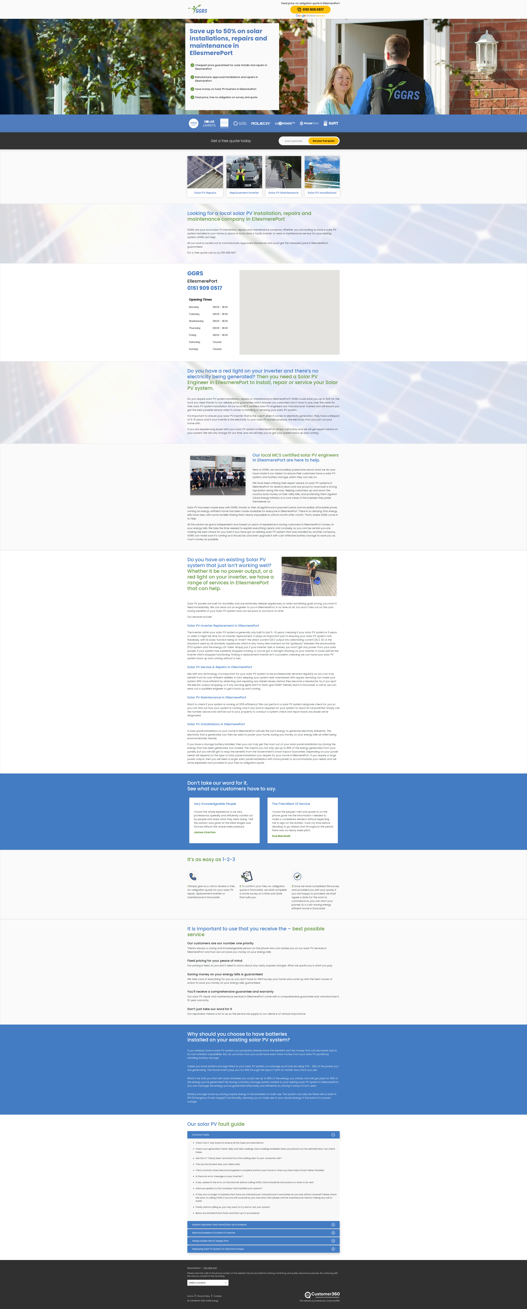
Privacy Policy (203, 1296)
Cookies (218, 1296)
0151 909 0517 (210, 1268)
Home (190, 1296)
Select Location (197, 1282)
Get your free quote (323, 140)
